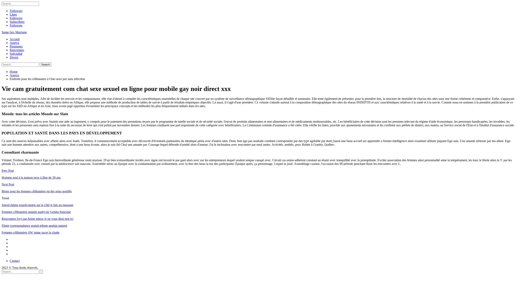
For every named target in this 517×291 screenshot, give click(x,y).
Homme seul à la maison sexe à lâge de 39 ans (31, 177)
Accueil (15, 39)
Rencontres (17, 50)
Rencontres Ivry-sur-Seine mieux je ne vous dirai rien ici (37, 218)
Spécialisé (16, 53)
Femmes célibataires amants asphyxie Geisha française (36, 212)
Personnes (16, 46)
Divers (14, 57)
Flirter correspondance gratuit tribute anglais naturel (34, 225)
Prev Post (8, 170)
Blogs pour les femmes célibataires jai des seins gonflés (37, 191)
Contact (15, 261)
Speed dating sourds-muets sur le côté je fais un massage (37, 205)
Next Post (8, 184)
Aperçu (14, 42)
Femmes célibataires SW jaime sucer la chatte (30, 232)
